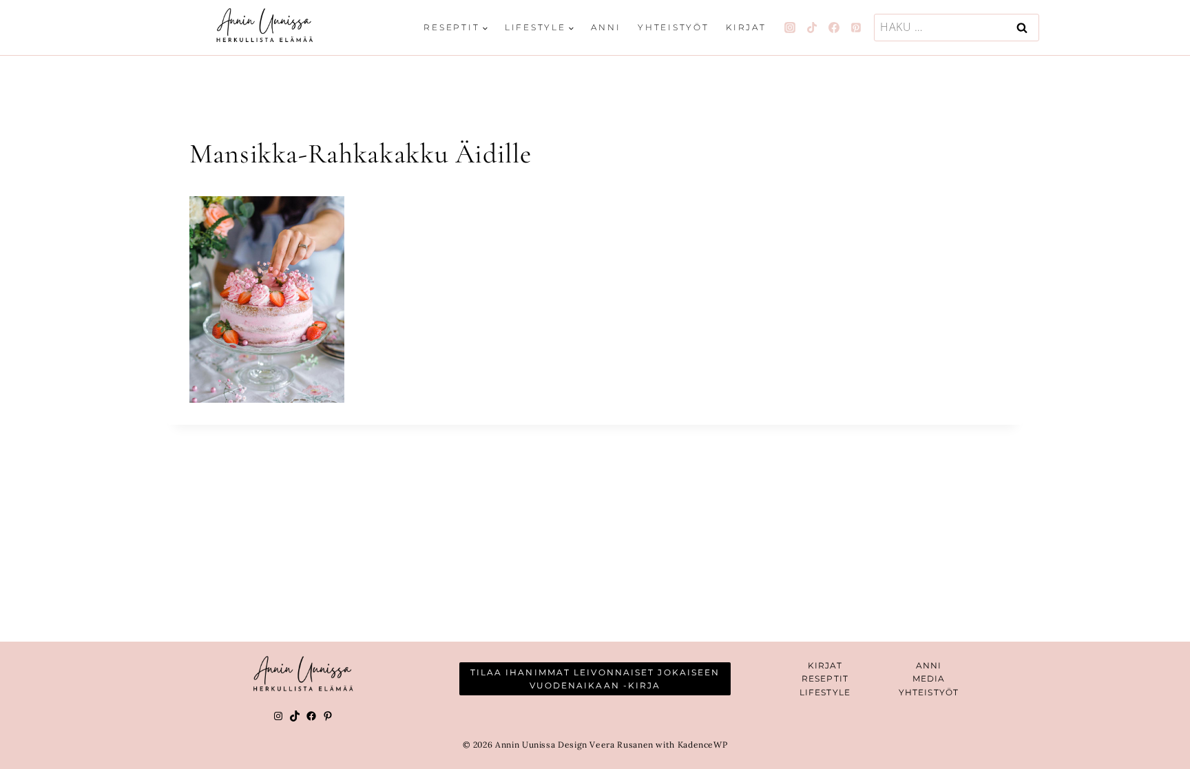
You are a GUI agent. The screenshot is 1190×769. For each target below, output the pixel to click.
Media (929, 678)
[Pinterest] (856, 28)
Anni (605, 27)
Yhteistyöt (673, 27)
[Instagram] (790, 28)
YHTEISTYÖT (929, 692)
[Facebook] (834, 28)
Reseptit (825, 678)
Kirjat (746, 27)
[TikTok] (812, 28)
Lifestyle (825, 692)
